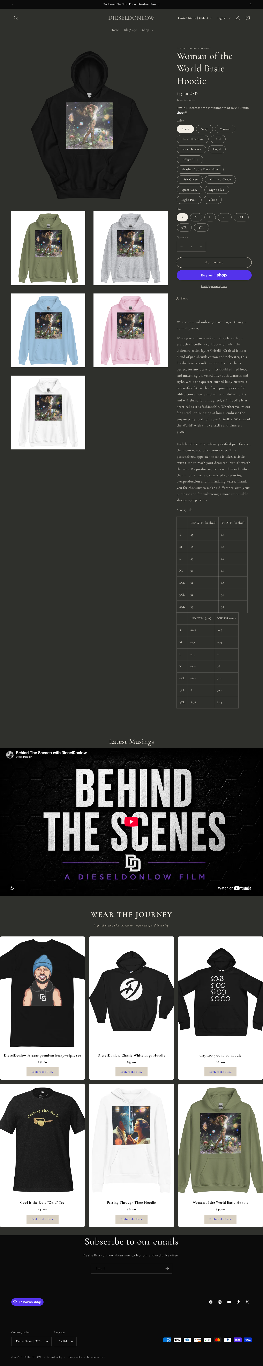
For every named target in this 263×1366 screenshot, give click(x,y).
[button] (16, 18)
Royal (217, 149)
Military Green (220, 179)
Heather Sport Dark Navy (200, 169)
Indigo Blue (189, 159)
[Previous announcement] (12, 4)
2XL (241, 217)
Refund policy (54, 1357)
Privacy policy (74, 1357)
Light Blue (216, 189)
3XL (184, 227)
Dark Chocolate (192, 139)
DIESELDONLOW (31, 1357)
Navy (204, 129)
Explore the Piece (42, 1072)
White (212, 200)
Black (185, 129)
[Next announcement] (250, 4)
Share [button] (184, 298)
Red (218, 139)
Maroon (225, 129)
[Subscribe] (167, 1268)
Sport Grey (189, 189)
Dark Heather (191, 149)
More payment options (214, 286)
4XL (201, 227)
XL (225, 217)
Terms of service (96, 1357)
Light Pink (189, 200)
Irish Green (189, 179)
